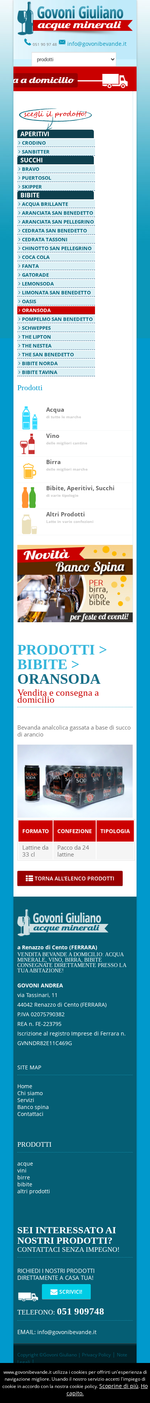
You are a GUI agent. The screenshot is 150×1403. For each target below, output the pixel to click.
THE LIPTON (36, 336)
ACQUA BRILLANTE (45, 203)
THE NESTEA (37, 345)
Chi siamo (30, 1093)
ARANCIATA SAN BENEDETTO (57, 212)
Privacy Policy (96, 1354)
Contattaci (30, 1113)
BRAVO (30, 168)
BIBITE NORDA (40, 363)
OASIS (29, 301)
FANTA (30, 265)
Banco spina (33, 1107)
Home (24, 1086)
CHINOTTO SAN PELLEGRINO (57, 248)
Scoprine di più (118, 1386)
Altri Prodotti (69, 517)
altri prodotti (33, 1191)
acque (25, 1163)
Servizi (25, 1100)
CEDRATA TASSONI (44, 239)
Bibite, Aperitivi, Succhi (80, 491)
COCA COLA (36, 257)
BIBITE (42, 664)
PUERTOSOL (36, 177)
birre (23, 1177)
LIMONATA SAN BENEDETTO (56, 292)
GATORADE (35, 274)
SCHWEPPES (36, 327)
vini (22, 1170)
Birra (67, 465)
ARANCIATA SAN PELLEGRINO (58, 221)
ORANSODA (36, 310)
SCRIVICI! (70, 1291)
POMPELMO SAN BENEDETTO (57, 319)
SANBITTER (36, 151)
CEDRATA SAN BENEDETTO (54, 230)
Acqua (63, 412)
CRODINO (34, 142)
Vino (66, 439)
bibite (24, 1184)
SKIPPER (32, 186)
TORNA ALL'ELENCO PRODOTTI (73, 878)
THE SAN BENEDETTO (48, 354)
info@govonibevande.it (96, 43)
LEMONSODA (38, 283)
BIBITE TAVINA (39, 372)
